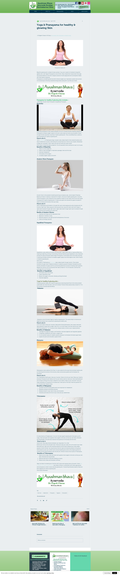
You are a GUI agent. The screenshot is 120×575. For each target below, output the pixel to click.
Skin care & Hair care (41, 496)
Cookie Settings (107, 573)
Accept (114, 573)
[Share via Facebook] (37, 500)
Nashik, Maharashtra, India (39, 568)
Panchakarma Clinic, (37, 563)
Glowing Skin (64, 493)
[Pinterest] (85, 3)
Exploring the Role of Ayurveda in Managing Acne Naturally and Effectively (58, 524)
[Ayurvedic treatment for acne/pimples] (60, 516)
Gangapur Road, (36, 566)
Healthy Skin (45, 493)
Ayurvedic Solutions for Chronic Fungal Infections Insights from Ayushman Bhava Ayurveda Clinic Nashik (39, 524)
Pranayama (52, 493)
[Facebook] (76, 3)
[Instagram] (89, 3)
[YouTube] (82, 3)
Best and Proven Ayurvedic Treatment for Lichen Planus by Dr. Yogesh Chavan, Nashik (80, 524)
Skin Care (39, 493)
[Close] (118, 573)
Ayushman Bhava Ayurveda (39, 561)
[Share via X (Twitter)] (40, 500)
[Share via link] (46, 500)
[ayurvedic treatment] (40, 516)
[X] (79, 3)
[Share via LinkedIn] (43, 500)
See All (88, 508)
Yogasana (58, 493)
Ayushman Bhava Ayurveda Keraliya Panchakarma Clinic (45, 5)
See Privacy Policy (50, 573)
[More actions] (82, 21)
